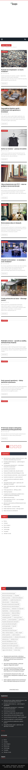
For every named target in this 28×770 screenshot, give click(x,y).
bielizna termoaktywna (17, 597)
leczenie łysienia (6, 613)
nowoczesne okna (18, 617)
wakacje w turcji (14, 639)
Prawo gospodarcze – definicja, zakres (12, 489)
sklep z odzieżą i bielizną (7, 632)
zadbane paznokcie (19, 648)
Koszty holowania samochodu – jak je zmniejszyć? (15, 475)
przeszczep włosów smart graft (9, 624)
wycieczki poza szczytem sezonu (9, 643)
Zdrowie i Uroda (7, 533)
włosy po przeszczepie (7, 648)
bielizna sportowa (6, 597)
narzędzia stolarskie (6, 617)
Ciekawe (6, 523)
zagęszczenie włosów (7, 650)
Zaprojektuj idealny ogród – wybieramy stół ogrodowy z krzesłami (10, 110)
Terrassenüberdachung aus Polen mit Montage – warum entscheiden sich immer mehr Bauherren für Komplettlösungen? (14, 669)
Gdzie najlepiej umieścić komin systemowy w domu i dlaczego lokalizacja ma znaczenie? (15, 680)
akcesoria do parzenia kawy (8, 593)
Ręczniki (14, 626)
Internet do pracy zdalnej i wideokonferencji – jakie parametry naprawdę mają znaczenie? (15, 459)
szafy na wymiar (16, 634)
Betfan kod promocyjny (9, 497)
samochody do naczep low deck (9, 630)
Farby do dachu (14, 602)
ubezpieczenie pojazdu (19, 637)
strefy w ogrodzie (6, 634)
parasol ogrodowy (12, 619)
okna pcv (4, 619)
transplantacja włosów (7, 637)
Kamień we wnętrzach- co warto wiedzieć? (12, 70)
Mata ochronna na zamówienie (11, 510)
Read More (4, 83)
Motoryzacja (6, 527)
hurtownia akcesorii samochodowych (10, 606)
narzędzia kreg (15, 615)
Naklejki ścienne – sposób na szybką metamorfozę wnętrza (13, 341)
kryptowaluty (5, 610)
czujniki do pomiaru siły (15, 600)
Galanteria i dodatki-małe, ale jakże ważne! (13, 471)
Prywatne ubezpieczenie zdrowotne (10, 621)
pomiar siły (21, 619)
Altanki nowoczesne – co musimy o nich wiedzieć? (13, 261)
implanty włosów (6, 608)
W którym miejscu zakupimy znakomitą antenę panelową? (11, 428)
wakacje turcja (5, 639)
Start (3, 765)
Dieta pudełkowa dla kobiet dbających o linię (14, 473)
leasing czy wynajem (14, 610)
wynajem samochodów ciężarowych (10, 645)
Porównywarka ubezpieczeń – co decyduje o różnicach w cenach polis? (14, 466)
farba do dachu (5, 602)
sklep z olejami (18, 632)
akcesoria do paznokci (7, 595)
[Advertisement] (14, 21)
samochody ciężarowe (7, 628)
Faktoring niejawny (8, 491)
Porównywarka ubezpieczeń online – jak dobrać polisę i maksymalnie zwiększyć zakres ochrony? (15, 675)
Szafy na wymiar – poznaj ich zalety (14, 149)
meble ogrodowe (6, 615)
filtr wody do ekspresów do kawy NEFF (10, 604)
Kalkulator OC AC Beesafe (18, 608)
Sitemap (3, 730)
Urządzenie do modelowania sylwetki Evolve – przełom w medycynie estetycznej (14, 494)
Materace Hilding (15, 613)
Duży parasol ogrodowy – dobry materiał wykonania (12, 381)
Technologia (6, 529)
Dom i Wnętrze (4, 51)
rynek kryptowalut (6, 626)
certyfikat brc (5, 600)
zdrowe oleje (17, 650)
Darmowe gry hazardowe (9, 468)
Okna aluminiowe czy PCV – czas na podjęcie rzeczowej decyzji (13, 185)
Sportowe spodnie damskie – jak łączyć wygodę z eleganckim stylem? (13, 664)
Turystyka (6, 531)
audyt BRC (16, 595)
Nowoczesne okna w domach (11, 223)
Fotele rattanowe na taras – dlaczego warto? (14, 299)
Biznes (5, 521)
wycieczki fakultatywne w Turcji (9, 641)
